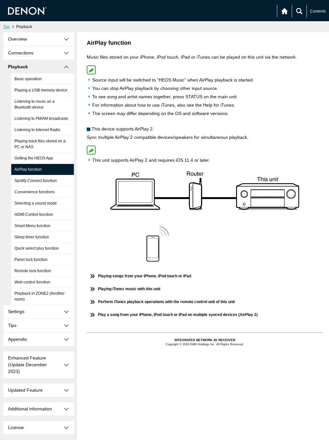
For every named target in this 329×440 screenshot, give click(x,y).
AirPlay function (28, 169)
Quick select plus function (36, 248)
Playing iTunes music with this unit (129, 289)
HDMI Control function (33, 214)
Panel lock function (31, 259)
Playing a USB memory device (40, 90)
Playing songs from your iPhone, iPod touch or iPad (144, 276)
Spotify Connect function (35, 180)
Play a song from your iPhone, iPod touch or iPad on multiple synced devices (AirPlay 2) (178, 314)
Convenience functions (34, 192)
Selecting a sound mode (35, 203)
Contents (318, 11)
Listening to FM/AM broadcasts (41, 118)
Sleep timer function (31, 237)
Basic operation (28, 79)
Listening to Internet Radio (37, 130)
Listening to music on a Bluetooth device (34, 104)
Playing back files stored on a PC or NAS (40, 144)
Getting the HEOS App (33, 158)
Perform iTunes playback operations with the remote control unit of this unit (166, 302)
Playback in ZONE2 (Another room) (39, 296)
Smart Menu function (32, 226)
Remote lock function (32, 271)
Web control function (32, 282)
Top (6, 26)
